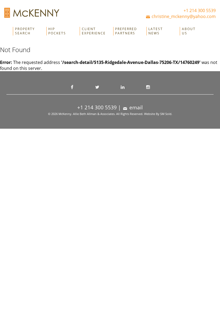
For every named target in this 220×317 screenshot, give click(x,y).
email (135, 107)
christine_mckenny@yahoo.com (183, 16)
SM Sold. (166, 114)
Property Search (25, 31)
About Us (189, 31)
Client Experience (94, 31)
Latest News (155, 31)
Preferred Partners (126, 31)
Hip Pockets (57, 31)
